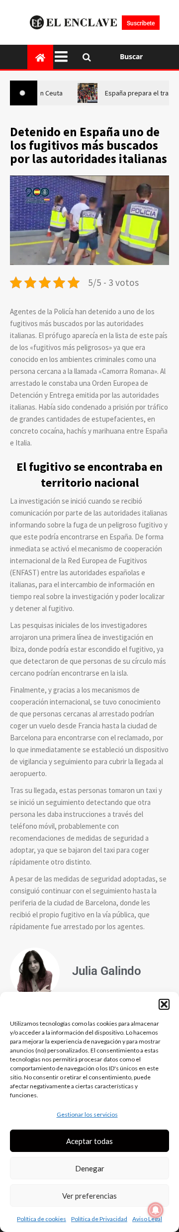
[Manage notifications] (156, 1210)
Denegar (89, 1168)
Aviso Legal (147, 1219)
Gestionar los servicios (87, 1114)
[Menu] (64, 56)
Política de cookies (41, 1219)
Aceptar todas (89, 1141)
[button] (164, 1004)
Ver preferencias (89, 1195)
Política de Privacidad (99, 1219)
